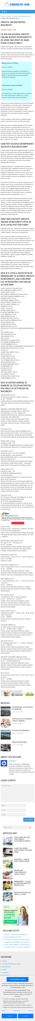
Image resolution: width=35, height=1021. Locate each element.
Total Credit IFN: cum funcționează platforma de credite (22, 839)
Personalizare (17, 1010)
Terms (3, 1010)
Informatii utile (6, 967)
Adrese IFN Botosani (19, 742)
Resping (9, 1016)
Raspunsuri (5, 975)
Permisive (5, 972)
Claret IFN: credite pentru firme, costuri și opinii (23, 850)
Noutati (4, 969)
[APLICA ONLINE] (7, 67)
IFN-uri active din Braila (20, 730)
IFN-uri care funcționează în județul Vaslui (20, 872)
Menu (5, 11)
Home (2, 16)
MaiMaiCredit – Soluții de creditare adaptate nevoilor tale (22, 883)
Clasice (4, 961)
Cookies (30, 1010)
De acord (25, 1016)
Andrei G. (13, 761)
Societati (8, 16)
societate (22, 194)
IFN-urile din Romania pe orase (21, 16)
